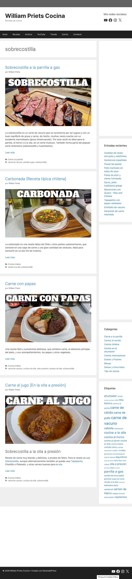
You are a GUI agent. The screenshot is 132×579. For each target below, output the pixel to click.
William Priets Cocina (35, 15)
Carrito (65, 34)
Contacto (77, 34)
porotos (107, 479)
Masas (107, 363)
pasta (121, 475)
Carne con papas (20, 283)
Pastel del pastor (113, 164)
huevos (112, 457)
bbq (121, 399)
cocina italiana (117, 444)
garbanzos (108, 454)
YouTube (41, 34)
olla (60, 464)
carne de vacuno (15, 162)
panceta (106, 468)
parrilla (117, 468)
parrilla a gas (28, 162)
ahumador (110, 396)
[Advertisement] (115, 88)
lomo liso (118, 460)
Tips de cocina (111, 371)
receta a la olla (14, 267)
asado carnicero (109, 400)
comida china (110, 447)
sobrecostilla (40, 162)
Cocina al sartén (112, 340)
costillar (115, 451)
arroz (120, 396)
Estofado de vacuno (114, 207)
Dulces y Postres (112, 359)
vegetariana (120, 497)
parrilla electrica (111, 475)
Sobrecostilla (12, 461)
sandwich (108, 489)
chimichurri (118, 429)
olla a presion (42, 368)
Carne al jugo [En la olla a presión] (35, 385)
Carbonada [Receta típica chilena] (35, 178)
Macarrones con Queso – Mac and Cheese (113, 192)
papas (112, 468)
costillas (122, 450)
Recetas (16, 34)
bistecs (108, 403)
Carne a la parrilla (15, 159)
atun (116, 400)
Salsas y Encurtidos (114, 367)
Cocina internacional (114, 355)
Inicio (5, 34)
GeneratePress (49, 570)
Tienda (53, 34)
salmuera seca (111, 485)
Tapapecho (76, 461)
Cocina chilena (14, 264)
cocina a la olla (29, 368)
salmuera (122, 482)
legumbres (121, 457)
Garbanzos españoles (115, 160)
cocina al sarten (112, 440)
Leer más (10, 152)
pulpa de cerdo (118, 479)
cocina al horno (114, 437)
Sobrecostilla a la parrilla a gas (32, 67)
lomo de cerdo (108, 461)
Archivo (28, 34)
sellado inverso (118, 494)
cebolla (108, 428)
